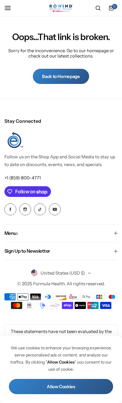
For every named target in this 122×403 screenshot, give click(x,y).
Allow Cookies (61, 386)
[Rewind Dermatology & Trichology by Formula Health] (61, 8)
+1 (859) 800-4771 (22, 178)
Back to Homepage (61, 76)
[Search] (98, 8)
